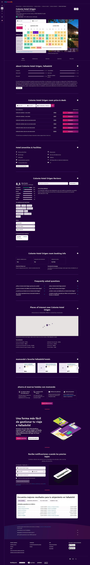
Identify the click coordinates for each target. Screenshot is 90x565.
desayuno (18, 205)
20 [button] (43, 38)
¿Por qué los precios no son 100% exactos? (26, 534)
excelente (24, 205)
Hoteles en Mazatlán (21, 515)
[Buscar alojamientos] (2, 8)
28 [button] (25, 44)
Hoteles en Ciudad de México (53, 506)
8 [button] (28, 35)
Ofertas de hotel (18, 6)
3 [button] (61, 32)
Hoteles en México (37, 6)
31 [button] (61, 44)
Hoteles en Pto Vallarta (51, 512)
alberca (26, 211)
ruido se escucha (19, 211)
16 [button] (31, 38)
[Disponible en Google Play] (72, 545)
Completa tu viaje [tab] (53, 500)
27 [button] (43, 41)
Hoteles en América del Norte (28, 6)
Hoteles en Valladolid (53, 6)
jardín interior (29, 208)
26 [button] (40, 41)
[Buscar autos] (2, 11)
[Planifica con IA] (2, 13)
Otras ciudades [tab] (21, 500)
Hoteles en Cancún (21, 506)
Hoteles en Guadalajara (51, 508)
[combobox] (32, 468)
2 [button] (31, 32)
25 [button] (37, 41)
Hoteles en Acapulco (22, 512)
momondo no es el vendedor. (23, 530)
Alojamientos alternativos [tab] (32, 500)
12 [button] (40, 35)
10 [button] (34, 35)
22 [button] (28, 41)
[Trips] (2, 17)
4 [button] (64, 32)
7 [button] (25, 35)
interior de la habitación (21, 208)
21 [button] (25, 41)
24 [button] (34, 41)
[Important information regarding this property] (77, 253)
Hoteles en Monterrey (22, 510)
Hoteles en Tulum (21, 513)
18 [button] (37, 38)
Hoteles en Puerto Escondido (53, 515)
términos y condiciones (36, 483)
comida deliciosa (19, 213)
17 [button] (34, 38)
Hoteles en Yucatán (45, 6)
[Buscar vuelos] (2, 5)
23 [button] (31, 41)
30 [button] (31, 44)
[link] (47, 403)
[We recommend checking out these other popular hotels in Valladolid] (77, 359)
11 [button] (64, 35)
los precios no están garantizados (45, 526)
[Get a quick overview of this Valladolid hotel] (77, 66)
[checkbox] (22, 237)
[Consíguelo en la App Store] (72, 548)
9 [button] (31, 35)
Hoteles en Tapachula (51, 510)
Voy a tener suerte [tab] (44, 500)
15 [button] (28, 38)
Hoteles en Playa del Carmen (23, 508)
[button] (2, 2)
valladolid (18, 216)
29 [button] (28, 44)
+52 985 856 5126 (20, 15)
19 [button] (40, 38)
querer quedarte (27, 213)
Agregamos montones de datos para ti (25, 532)
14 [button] (25, 38)
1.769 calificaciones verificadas (30, 16)
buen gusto (29, 205)
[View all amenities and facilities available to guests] (77, 147)
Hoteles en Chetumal (51, 513)
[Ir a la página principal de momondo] (8, 1)
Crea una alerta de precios (68, 395)
